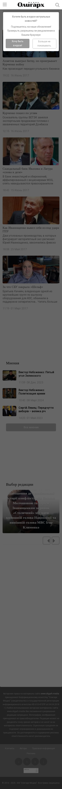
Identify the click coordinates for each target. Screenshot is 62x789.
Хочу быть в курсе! (17, 43)
